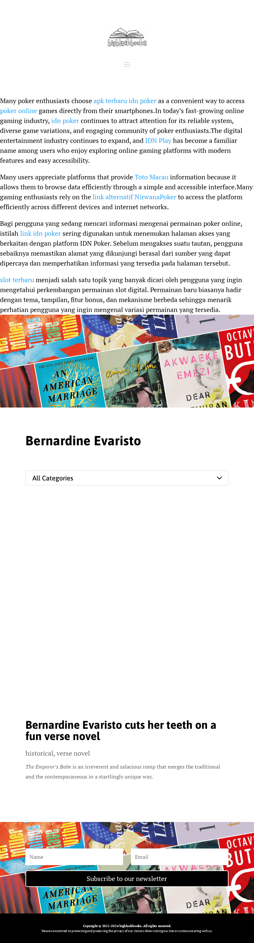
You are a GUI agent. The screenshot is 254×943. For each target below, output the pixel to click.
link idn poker (40, 233)
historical (39, 753)
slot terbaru (17, 279)
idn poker (65, 120)
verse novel (73, 753)
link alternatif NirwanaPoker (134, 196)
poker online (18, 110)
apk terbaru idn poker (125, 100)
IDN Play (158, 140)
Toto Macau (151, 176)
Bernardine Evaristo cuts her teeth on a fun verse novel (121, 730)
